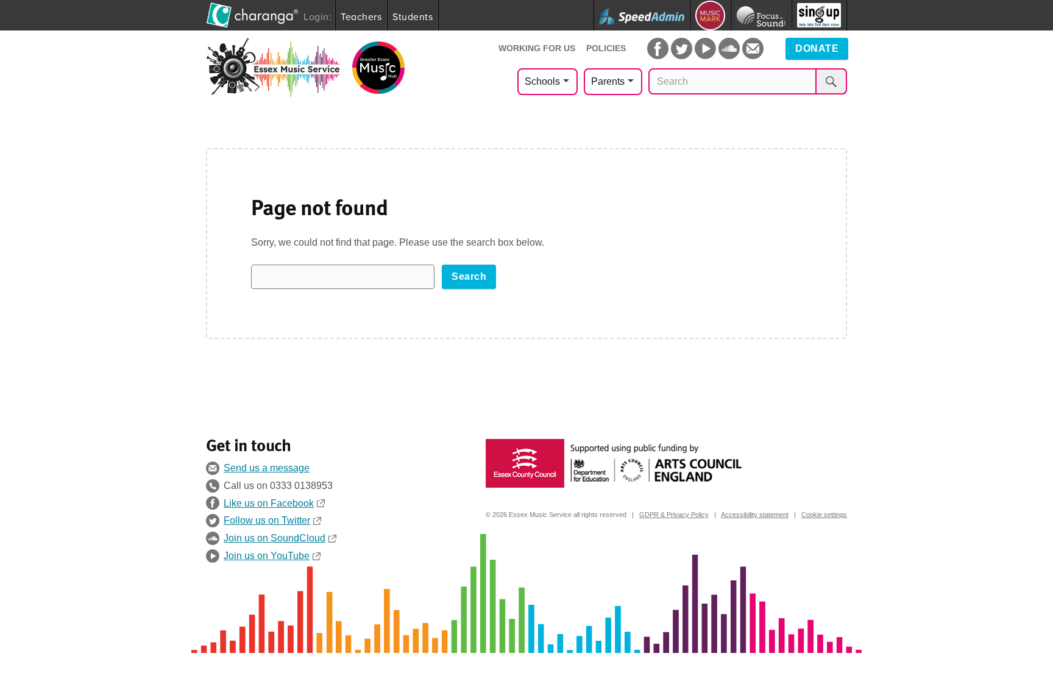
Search (469, 276)
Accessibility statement (755, 514)
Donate (816, 48)
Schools (542, 81)
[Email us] (753, 48)
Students (412, 16)
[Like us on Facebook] (657, 48)
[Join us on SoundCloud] (729, 48)
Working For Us (536, 48)
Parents (608, 81)
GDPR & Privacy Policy (674, 514)
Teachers (361, 16)
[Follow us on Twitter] (681, 48)
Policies (606, 48)
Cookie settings (824, 514)
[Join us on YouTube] (705, 48)
